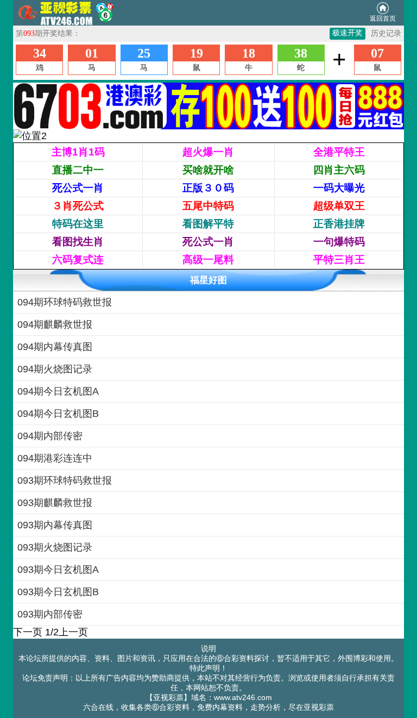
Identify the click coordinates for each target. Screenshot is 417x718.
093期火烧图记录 (54, 547)
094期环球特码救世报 (64, 302)
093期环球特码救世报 (64, 480)
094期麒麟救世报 (54, 324)
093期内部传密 (50, 614)
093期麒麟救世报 (54, 502)
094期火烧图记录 (54, 369)
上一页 (73, 632)
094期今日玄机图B (58, 413)
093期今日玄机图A (58, 569)
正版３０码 (208, 187)
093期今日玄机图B (58, 591)
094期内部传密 (50, 435)
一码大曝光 (339, 187)
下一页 (27, 632)
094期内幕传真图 (54, 346)
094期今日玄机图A (58, 391)
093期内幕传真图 (54, 525)
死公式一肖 (78, 187)
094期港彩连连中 (54, 458)
